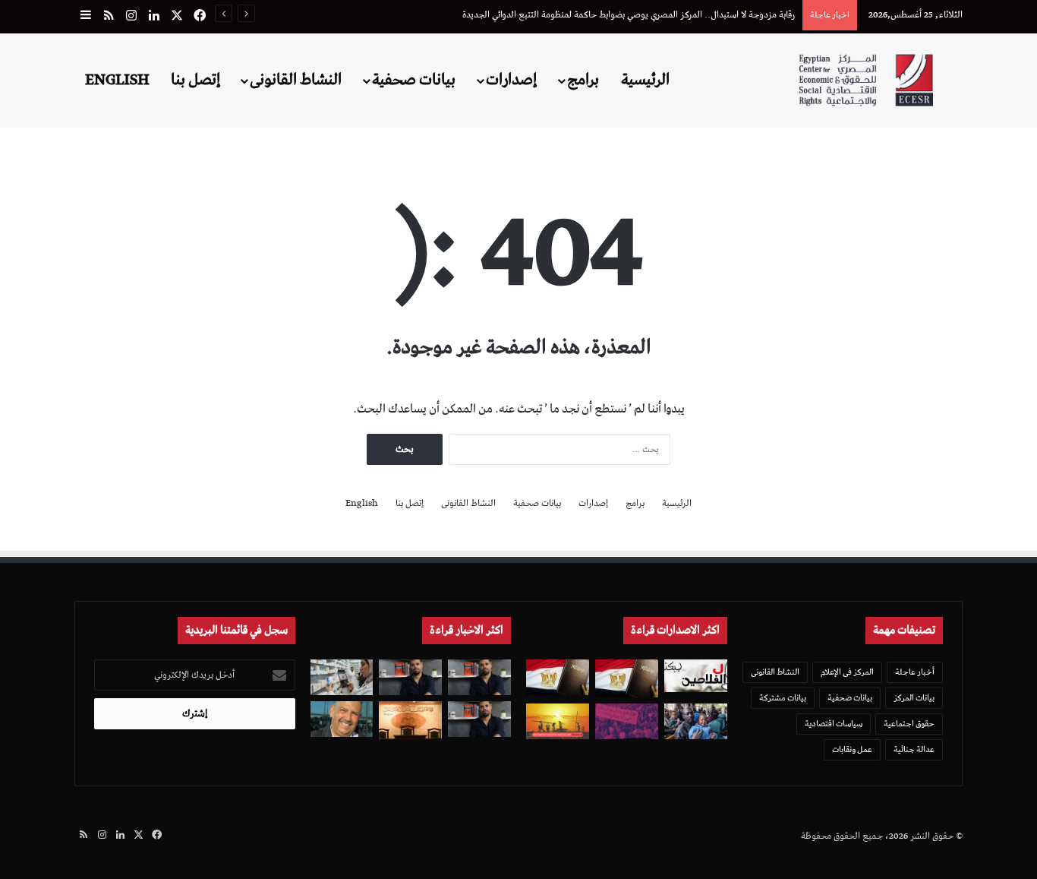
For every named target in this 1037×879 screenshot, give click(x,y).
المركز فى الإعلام (847, 672)
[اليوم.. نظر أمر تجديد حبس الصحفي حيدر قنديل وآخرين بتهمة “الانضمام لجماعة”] (479, 677)
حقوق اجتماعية (909, 724)
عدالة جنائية (914, 749)
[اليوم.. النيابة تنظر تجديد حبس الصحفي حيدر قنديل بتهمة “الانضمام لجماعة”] (479, 719)
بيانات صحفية (413, 79)
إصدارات (511, 79)
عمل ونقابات (852, 749)
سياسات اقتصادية (833, 724)
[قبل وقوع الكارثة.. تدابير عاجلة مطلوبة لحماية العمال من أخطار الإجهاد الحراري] (557, 721)
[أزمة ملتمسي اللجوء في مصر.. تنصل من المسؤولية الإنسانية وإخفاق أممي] (695, 721)
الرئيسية (645, 79)
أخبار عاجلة (915, 672)
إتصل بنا (195, 79)
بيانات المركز (914, 698)
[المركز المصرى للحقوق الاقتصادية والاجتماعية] (866, 80)
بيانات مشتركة (782, 698)
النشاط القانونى (296, 79)
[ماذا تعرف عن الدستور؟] (626, 678)
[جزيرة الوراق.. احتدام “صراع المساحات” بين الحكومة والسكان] (626, 721)
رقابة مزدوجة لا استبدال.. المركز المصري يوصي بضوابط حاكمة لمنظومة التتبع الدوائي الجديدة (628, 15)
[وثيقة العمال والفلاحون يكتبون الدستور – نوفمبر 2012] (695, 675)
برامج (583, 79)
